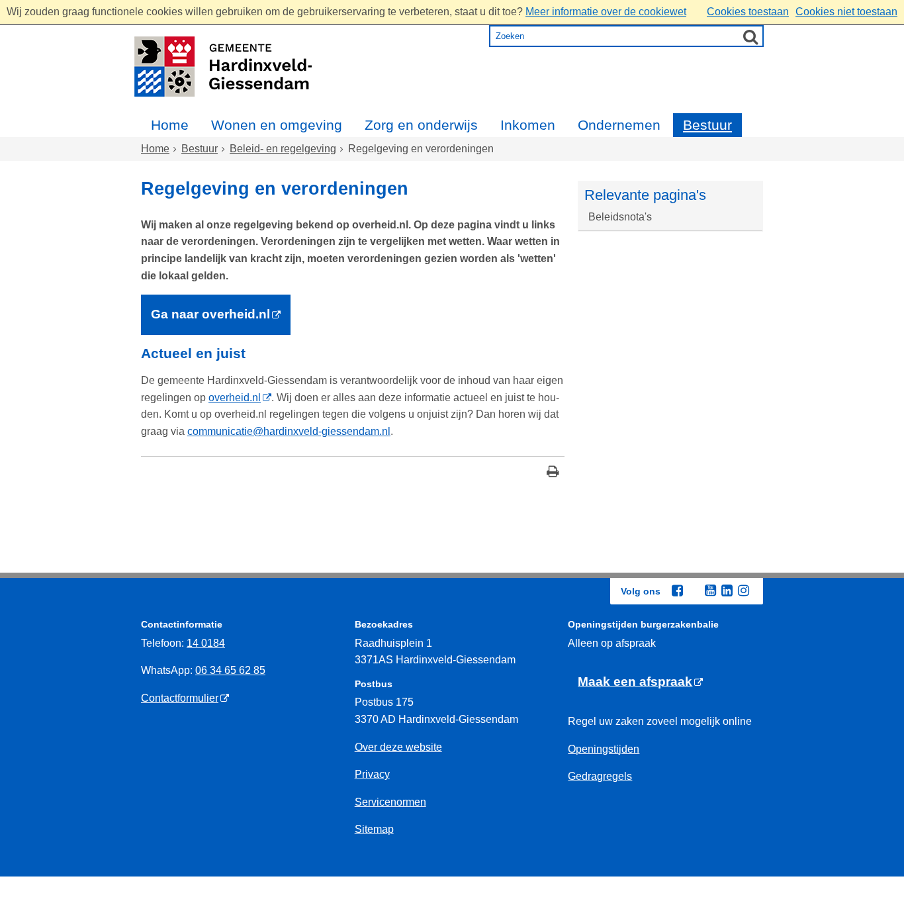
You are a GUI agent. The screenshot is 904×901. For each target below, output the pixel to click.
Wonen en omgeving (276, 124)
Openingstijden (603, 749)
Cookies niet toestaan (846, 11)
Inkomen (527, 124)
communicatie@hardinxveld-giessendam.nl (288, 431)
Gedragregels (600, 776)
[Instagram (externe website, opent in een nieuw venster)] (743, 590)
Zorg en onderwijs (421, 124)
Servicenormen (390, 802)
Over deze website (398, 747)
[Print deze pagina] (553, 473)
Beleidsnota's (620, 216)
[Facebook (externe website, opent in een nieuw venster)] (677, 590)
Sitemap (374, 829)
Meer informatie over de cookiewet (605, 11)
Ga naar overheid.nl (210, 314)
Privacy (372, 774)
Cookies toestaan (748, 11)
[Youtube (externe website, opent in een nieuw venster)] (710, 590)
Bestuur (707, 124)
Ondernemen (619, 124)
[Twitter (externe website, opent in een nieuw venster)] (693, 591)
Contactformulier (179, 698)
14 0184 (206, 643)
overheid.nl (234, 397)
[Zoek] (750, 36)
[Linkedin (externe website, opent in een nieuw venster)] (726, 590)
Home (170, 124)
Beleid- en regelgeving (283, 148)
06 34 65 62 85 (230, 670)
